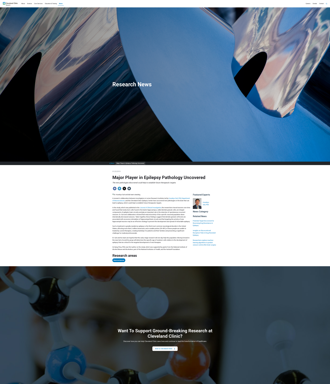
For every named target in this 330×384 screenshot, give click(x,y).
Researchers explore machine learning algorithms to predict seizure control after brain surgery (204, 242)
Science (29, 3)
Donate (315, 3)
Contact (321, 3)
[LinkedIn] (119, 188)
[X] (124, 188)
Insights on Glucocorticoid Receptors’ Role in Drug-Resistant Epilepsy (204, 233)
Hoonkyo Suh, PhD (175, 198)
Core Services (38, 3)
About (23, 3)
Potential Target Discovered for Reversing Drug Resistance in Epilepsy (203, 223)
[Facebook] (114, 188)
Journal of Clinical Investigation (150, 207)
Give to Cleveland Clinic (163, 349)
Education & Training (51, 3)
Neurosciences (119, 260)
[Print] (129, 188)
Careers (308, 3)
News (61, 3)
